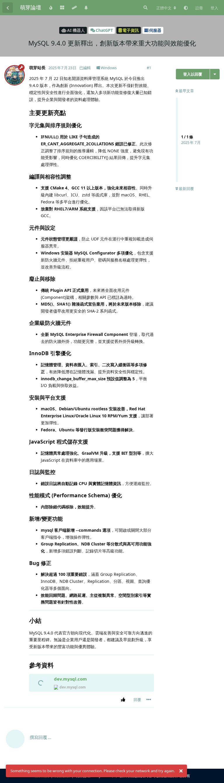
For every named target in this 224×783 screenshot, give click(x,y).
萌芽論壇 (30, 7)
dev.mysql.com (70, 679)
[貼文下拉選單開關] (149, 699)
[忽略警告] (181, 771)
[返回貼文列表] (7, 7)
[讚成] (124, 700)
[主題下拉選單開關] (215, 74)
